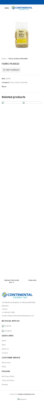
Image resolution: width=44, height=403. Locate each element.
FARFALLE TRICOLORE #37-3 (11, 281)
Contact (5, 353)
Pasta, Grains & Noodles (18, 58)
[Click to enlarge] (6, 50)
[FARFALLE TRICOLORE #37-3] (11, 189)
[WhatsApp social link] (21, 86)
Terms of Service (8, 380)
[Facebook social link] (20, 2)
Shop (4, 345)
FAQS (4, 367)
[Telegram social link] (24, 86)
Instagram (8, 331)
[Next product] (40, 58)
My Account (6, 362)
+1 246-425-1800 (8, 312)
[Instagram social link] (23, 2)
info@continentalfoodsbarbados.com (20, 316)
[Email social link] (13, 86)
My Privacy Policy (8, 376)
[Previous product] (35, 58)
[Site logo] (22, 8)
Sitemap (5, 384)
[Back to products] (38, 58)
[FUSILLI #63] (32, 189)
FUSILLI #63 (32, 280)
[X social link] (10, 86)
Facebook (7, 326)
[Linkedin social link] (18, 86)
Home (4, 58)
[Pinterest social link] (16, 86)
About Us (5, 349)
